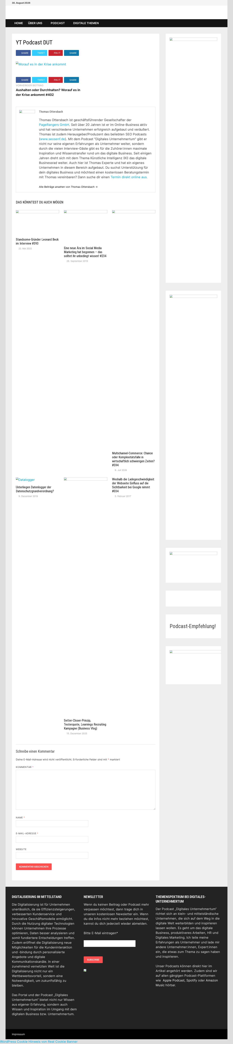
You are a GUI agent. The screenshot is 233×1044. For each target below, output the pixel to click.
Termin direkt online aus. (129, 177)
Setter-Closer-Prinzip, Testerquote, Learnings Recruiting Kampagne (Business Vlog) (85, 724)
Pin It (57, 53)
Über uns (35, 23)
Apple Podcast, (174, 980)
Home (18, 23)
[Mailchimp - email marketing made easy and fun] (85, 970)
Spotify (191, 980)
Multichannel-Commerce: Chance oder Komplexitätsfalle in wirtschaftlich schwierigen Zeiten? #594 (133, 459)
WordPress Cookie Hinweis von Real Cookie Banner (39, 1042)
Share (24, 53)
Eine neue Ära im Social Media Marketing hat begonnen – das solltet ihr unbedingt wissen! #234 (85, 252)
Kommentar (25, 767)
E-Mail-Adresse (27, 833)
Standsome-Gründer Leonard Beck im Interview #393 (37, 241)
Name (20, 817)
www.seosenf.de (52, 139)
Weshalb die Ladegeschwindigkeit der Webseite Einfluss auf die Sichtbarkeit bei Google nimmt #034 (133, 485)
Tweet (41, 53)
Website (21, 849)
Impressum (18, 1034)
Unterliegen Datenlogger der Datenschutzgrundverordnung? (35, 489)
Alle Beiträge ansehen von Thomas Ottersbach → (68, 186)
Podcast (58, 23)
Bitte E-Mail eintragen (101, 933)
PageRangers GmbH (54, 125)
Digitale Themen (86, 23)
